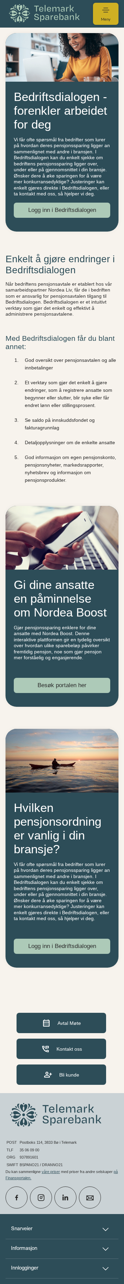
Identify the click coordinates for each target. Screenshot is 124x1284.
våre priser (51, 1172)
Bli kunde (61, 1074)
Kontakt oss (61, 1048)
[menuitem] (45, 13)
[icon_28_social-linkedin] (65, 1197)
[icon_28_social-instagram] (41, 1197)
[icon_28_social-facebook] (17, 1197)
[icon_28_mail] (90, 1197)
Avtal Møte (61, 1023)
